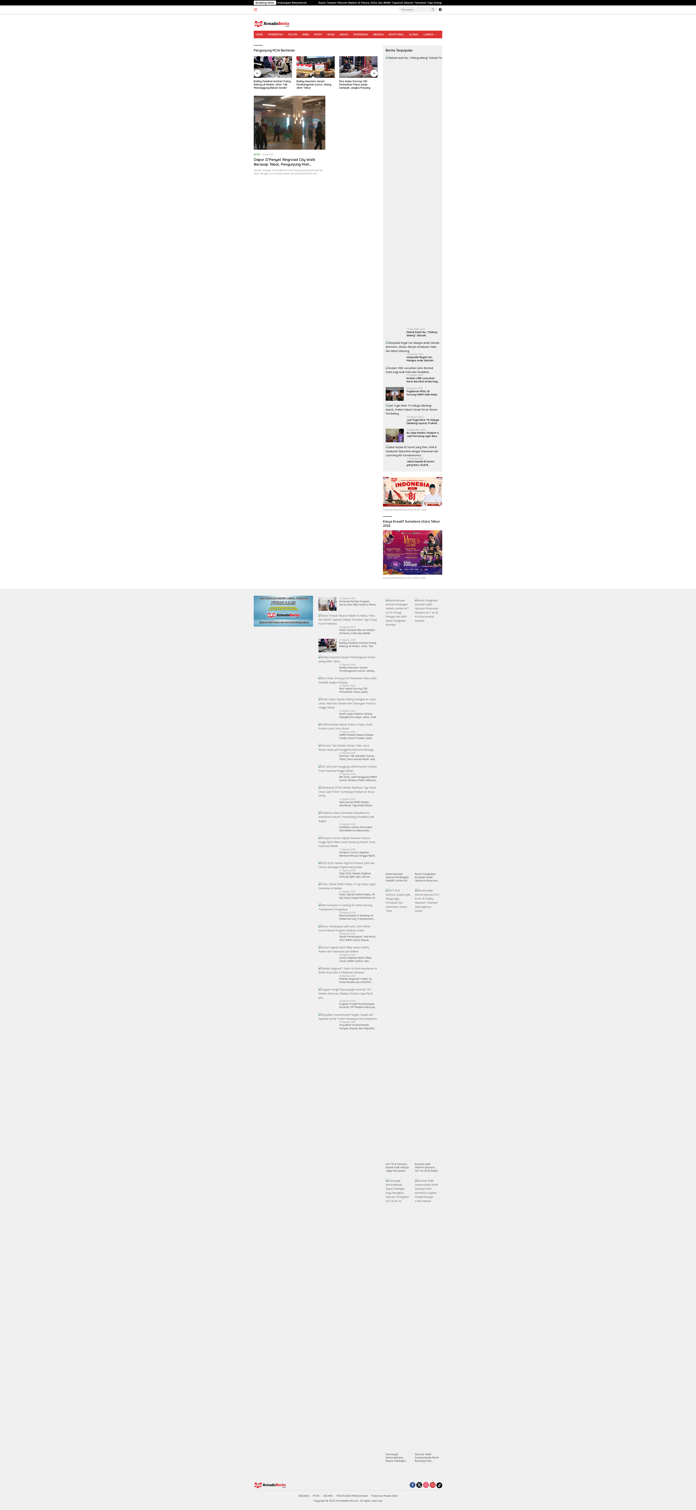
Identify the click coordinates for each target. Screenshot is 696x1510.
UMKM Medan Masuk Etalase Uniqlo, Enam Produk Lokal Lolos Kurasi (356, 736)
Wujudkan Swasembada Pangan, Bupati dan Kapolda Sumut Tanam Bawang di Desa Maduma (358, 1026)
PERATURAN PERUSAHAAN (352, 1495)
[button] (433, 9)
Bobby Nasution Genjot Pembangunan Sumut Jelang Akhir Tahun (271, 84)
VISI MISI (328, 1495)
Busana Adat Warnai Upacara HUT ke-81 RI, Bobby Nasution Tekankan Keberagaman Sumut (427, 1167)
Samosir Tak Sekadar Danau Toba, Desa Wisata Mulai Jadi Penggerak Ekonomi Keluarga (357, 757)
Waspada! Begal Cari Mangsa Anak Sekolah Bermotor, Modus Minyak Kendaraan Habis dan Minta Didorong (422, 359)
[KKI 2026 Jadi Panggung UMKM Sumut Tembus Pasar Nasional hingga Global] (348, 769)
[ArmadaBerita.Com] (272, 23)
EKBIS (305, 34)
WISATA (343, 34)
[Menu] (256, 10)
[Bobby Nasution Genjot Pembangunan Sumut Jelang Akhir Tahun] (273, 67)
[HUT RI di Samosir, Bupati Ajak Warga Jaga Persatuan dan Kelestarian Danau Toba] (398, 1025)
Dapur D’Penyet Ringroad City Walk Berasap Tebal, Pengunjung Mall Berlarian (284, 164)
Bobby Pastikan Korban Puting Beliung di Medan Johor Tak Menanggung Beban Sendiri (385, 2)
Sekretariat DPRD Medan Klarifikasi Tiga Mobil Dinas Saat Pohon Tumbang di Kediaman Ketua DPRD (355, 804)
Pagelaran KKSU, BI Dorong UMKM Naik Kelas (422, 393)
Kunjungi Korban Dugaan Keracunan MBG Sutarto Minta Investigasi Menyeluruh (357, 603)
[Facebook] (412, 1485)
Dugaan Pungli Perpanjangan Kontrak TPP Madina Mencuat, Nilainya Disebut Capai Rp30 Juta (357, 1005)
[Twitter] (419, 1485)
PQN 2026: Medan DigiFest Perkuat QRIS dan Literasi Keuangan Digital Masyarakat (357, 875)
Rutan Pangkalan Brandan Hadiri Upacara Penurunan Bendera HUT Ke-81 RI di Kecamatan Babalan (427, 877)
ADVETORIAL (396, 34)
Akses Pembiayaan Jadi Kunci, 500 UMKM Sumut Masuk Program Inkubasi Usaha (357, 938)
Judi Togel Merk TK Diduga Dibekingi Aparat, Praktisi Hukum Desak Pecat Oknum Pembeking (423, 421)
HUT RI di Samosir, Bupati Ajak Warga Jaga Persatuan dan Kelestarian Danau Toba (397, 1167)
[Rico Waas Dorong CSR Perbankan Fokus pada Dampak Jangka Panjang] (316, 67)
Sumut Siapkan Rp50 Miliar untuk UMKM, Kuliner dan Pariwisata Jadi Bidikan (355, 959)
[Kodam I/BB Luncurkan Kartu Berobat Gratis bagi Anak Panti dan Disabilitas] (413, 370)
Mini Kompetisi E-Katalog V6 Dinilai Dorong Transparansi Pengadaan (356, 917)
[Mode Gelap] (440, 10)
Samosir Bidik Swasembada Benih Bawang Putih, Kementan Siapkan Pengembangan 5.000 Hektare (427, 1458)
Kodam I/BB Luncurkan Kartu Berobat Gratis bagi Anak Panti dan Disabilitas (422, 380)
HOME (259, 34)
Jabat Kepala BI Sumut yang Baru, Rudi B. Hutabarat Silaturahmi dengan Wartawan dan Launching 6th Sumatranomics (421, 463)
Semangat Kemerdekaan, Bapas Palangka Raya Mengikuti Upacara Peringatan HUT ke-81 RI (398, 1458)
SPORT (318, 34)
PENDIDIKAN (360, 34)
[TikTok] (439, 1485)
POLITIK (292, 34)
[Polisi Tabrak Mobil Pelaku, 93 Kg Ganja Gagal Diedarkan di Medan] (348, 886)
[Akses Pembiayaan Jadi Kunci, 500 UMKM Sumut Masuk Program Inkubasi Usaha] (348, 928)
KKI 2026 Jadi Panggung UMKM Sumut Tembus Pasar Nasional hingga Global (358, 778)
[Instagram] (426, 1485)
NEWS (330, 34)
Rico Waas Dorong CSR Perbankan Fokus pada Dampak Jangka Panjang (312, 84)
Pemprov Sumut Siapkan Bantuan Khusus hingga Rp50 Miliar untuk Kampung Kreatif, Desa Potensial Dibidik (357, 854)
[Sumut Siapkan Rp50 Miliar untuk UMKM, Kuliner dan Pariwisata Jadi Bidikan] (348, 949)
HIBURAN (378, 34)
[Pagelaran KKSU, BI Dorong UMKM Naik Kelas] (395, 394)
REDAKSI (304, 1495)
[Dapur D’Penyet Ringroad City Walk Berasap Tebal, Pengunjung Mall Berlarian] (289, 123)
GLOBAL (414, 34)
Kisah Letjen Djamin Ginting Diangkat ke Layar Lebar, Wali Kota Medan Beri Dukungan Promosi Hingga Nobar (357, 85)
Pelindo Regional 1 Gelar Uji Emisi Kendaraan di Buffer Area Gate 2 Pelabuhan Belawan (355, 980)
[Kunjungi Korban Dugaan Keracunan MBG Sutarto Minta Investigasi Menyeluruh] (327, 604)
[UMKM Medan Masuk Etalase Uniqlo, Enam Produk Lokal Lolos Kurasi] (348, 727)
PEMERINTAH (275, 34)
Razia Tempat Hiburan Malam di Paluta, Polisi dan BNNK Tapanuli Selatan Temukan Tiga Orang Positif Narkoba (358, 631)
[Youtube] (433, 1485)
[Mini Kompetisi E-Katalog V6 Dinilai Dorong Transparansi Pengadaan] (348, 907)
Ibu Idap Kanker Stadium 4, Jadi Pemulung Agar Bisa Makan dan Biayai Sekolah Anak (423, 434)
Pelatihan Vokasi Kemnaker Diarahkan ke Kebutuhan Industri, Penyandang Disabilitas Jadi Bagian (355, 829)
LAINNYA (429, 34)
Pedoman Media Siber (385, 1495)
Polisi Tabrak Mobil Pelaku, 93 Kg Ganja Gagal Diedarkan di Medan (357, 896)
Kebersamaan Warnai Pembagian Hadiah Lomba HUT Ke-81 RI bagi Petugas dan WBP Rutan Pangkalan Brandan (397, 877)
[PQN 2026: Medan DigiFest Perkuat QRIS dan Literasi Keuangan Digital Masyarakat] (348, 865)
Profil (316, 1495)
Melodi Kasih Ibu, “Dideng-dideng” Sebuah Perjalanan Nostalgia (422, 334)
